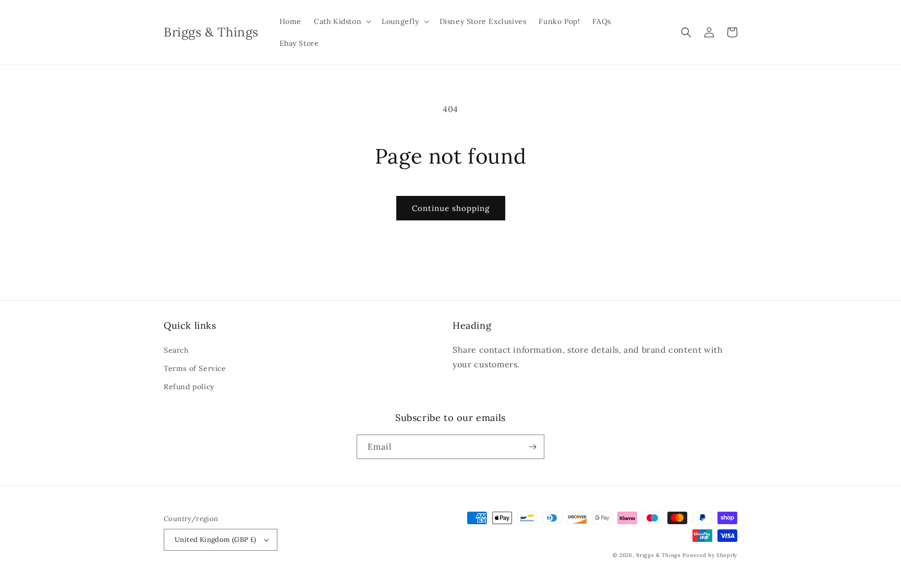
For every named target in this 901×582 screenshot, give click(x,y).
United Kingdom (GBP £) (216, 539)
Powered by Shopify (710, 555)
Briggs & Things (658, 555)
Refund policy (189, 386)
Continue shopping (451, 208)
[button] (341, 21)
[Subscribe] (532, 447)
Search (176, 350)
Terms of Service (195, 368)
